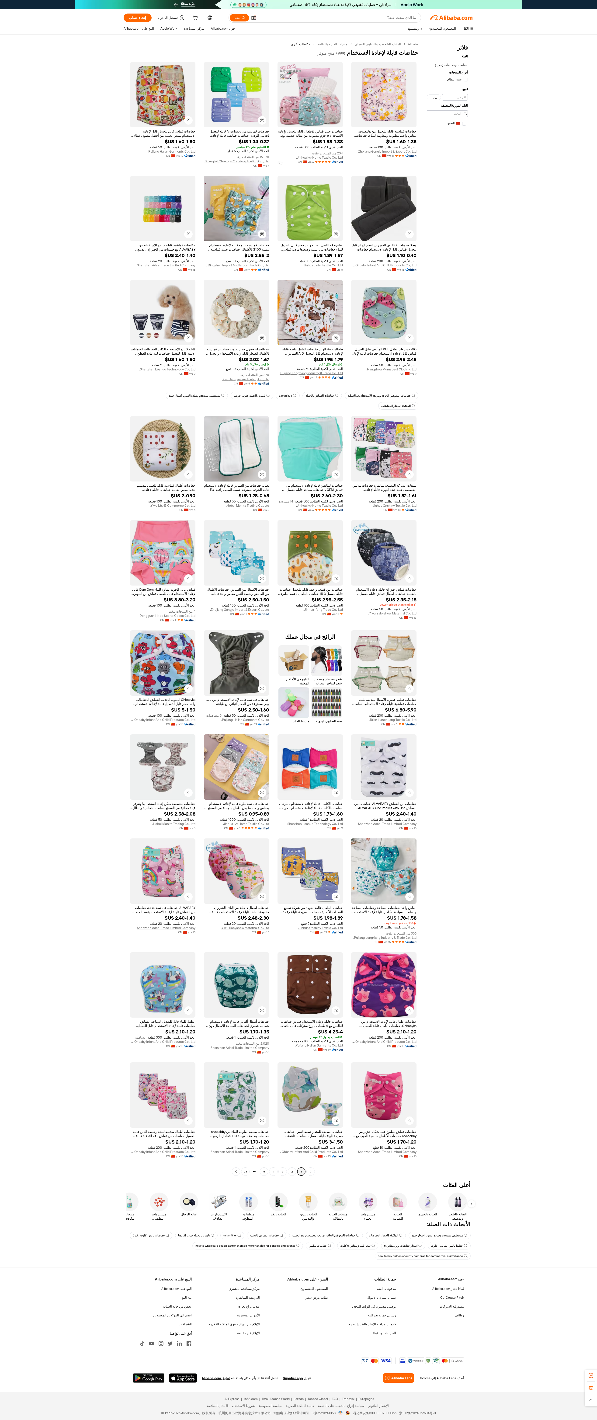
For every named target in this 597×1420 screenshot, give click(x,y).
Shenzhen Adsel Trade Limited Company (166, 265)
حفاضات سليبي (318, 1245)
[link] (591, 1376)
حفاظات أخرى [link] (300, 44)
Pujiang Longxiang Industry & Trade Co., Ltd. (311, 373)
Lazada (299, 1399)
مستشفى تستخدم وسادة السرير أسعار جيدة (194, 395)
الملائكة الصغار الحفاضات (396, 406)
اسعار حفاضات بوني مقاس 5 (400, 1245)
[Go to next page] (236, 1171)
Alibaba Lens (446, 1378)
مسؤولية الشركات (452, 1306)
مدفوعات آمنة (386, 1289)
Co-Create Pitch (452, 1297)
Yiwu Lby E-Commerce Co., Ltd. (172, 505)
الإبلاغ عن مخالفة (248, 1333)
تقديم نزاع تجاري (248, 1306)
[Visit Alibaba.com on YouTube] (151, 1343)
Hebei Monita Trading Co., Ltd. (247, 505)
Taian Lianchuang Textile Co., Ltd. (393, 720)
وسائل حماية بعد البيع (382, 1315)
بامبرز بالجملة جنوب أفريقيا (249, 395)
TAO (335, 1399)
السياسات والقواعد (383, 1333)
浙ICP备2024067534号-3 (417, 1413)
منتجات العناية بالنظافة (332, 44)
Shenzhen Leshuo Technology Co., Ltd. (167, 369)
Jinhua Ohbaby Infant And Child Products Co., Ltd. (384, 265)
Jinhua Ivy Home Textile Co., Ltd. (319, 157)
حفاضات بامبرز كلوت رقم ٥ (149, 1235)
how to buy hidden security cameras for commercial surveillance (420, 1256)
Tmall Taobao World (276, 1399)
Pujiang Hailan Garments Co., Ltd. (171, 151)
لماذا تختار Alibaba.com (448, 1289)
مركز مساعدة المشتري (244, 1289)
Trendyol (348, 1399)
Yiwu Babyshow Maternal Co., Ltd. (392, 613)
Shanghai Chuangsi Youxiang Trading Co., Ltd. (236, 161)
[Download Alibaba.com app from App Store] (183, 1378)
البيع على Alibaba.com (176, 1289)
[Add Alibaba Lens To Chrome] (398, 1378)
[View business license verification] (340, 1413)
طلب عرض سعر (316, 1297)
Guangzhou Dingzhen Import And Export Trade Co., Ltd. (236, 265)
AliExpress (232, 1399)
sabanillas (285, 395)
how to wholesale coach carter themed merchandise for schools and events (245, 1245)
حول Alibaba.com (451, 1279)
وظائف (459, 1315)
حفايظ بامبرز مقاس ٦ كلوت (447, 1245)
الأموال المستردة (248, 1315)
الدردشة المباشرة (248, 1297)
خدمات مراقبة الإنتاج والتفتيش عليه (372, 1324)
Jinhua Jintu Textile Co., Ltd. (323, 265)
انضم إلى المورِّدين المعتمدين (172, 1315)
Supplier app (293, 1378)
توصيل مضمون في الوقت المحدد (374, 1306)
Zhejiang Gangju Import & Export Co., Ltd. (387, 151)
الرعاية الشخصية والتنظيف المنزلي (377, 44)
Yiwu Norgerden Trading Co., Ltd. (245, 379)
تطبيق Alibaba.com (216, 1378)
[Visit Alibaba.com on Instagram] (161, 1343)
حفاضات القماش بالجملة (319, 395)
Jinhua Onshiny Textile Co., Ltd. (394, 505)
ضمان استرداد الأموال (381, 1297)
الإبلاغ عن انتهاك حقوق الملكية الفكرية (234, 1324)
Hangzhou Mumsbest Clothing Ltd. (391, 369)
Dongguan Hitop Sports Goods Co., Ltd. (167, 616)
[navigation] (447, 608)
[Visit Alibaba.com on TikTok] (142, 1343)
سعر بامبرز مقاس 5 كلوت (355, 1245)
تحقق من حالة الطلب (177, 1306)
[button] (254, 18)
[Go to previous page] (310, 1171)
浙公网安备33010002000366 (374, 1413)
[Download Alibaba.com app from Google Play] (148, 1378)
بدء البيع (186, 1297)
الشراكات (185, 1324)
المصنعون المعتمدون (314, 1289)
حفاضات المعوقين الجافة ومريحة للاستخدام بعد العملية (379, 395)
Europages (366, 1399)
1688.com (250, 1399)
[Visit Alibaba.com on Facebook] (189, 1343)
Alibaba (413, 44)
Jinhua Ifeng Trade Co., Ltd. (323, 609)
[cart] (194, 18)
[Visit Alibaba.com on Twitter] (170, 1343)
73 (245, 1171)
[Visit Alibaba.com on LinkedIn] (179, 1343)
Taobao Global (318, 1399)
